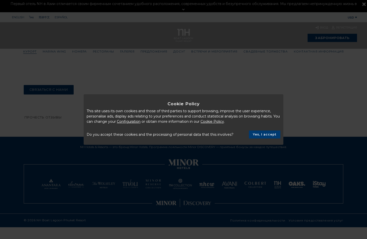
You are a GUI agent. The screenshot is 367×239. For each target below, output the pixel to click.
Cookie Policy (212, 121)
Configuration (129, 121)
